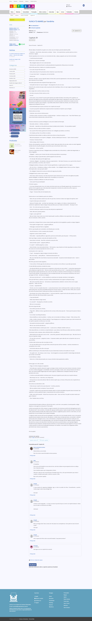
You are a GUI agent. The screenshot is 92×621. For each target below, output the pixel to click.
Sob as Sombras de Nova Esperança (20, 113)
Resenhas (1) (12, 87)
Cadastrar (69, 6)
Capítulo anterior (33, 440)
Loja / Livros (66, 603)
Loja (58, 12)
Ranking (51, 602)
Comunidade (26, 12)
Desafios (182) (12, 78)
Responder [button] (32, 455)
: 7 (34, 25)
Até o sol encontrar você (19, 119)
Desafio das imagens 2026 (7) (15, 83)
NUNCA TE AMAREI (24, 15)
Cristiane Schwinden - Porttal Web (26, 619)
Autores (51, 604)
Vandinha (50, 21)
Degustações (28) (13, 80)
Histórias (18, 12)
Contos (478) (12, 71)
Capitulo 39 (32, 15)
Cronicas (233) (12, 76)
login (33, 437)
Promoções (34, 12)
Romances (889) (12, 69)
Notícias (12, 50)
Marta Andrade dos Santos (39, 447)
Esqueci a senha (39, 598)
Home (10, 1)
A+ (30, 40)
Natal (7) (11, 85)
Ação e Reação (18, 150)
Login (68, 4)
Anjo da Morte (17, 144)
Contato (76, 12)
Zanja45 (35, 483)
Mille (35, 460)
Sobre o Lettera (42, 12)
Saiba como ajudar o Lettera (13, 44)
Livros (62, 12)
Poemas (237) (12, 73)
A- (34, 40)
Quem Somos (67, 599)
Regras (65, 595)
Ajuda (65, 597)
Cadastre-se (38, 600)
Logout (37, 602)
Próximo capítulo (44, 440)
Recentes (15, 1)
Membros (51, 606)
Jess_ (18, 40)
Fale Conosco (67, 607)
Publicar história (33, 1)
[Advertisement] (51, 6)
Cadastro (27, 1)
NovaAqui (36, 545)
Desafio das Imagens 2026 (14, 59)
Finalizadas (21, 1)
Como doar (51, 12)
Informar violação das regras (36, 560)
